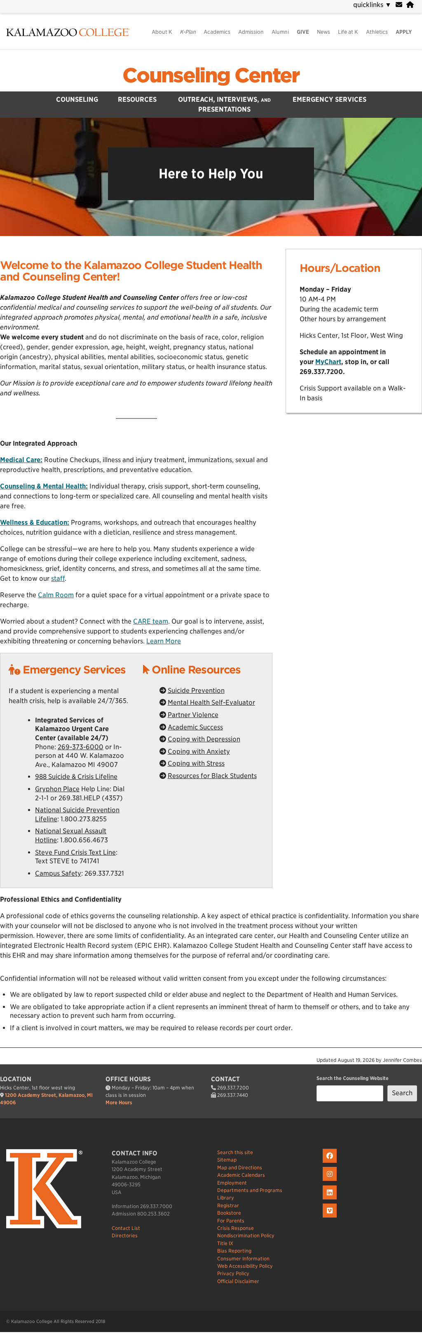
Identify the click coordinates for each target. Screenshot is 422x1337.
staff (58, 578)
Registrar (228, 1205)
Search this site (235, 1152)
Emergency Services (329, 99)
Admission (251, 32)
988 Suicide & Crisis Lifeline (76, 777)
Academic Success (195, 727)
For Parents (230, 1221)
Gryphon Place (57, 789)
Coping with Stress (196, 763)
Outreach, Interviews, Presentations (224, 104)
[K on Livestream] (331, 1218)
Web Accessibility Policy (245, 1266)
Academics (217, 32)
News (323, 32)
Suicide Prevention (196, 690)
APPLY (404, 32)
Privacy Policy (233, 1273)
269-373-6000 (80, 747)
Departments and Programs (249, 1190)
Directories (125, 1235)
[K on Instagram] (331, 1181)
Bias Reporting (234, 1251)
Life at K (348, 32)
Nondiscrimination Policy (245, 1235)
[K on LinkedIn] (331, 1200)
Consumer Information (243, 1258)
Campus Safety (58, 873)
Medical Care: (21, 460)
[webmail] (399, 5)
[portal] (410, 5)
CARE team (150, 621)
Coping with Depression (204, 739)
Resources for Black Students (212, 776)
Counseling (77, 99)
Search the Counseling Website (352, 1078)
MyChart (328, 362)
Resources (137, 99)
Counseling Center (211, 75)
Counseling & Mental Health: (44, 486)
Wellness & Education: (34, 522)
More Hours (119, 1102)
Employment (232, 1183)
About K (162, 32)
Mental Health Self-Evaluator (211, 702)
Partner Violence (193, 715)
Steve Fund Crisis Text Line (75, 852)
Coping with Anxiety (199, 751)
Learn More (163, 641)
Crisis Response (235, 1228)
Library (225, 1197)
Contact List (126, 1228)
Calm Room (56, 595)
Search (402, 1093)
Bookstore (229, 1213)
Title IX (225, 1243)
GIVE (303, 32)
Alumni (280, 32)
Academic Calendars (241, 1175)
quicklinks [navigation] (372, 5)
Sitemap (227, 1160)
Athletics (377, 32)
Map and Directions (239, 1167)
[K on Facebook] (331, 1163)
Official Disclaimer (238, 1281)
